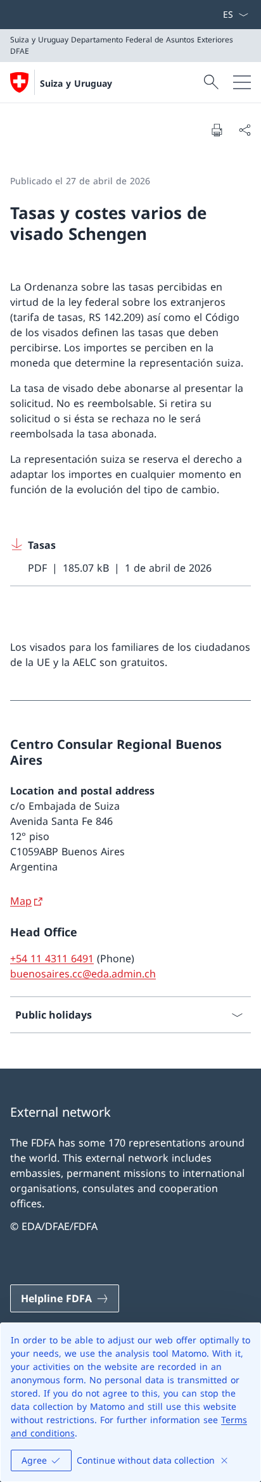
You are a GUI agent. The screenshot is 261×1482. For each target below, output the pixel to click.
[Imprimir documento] (217, 130)
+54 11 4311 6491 (52, 958)
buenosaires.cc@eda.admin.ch (83, 974)
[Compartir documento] (244, 130)
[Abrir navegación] (242, 82)
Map (21, 901)
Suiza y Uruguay (76, 83)
